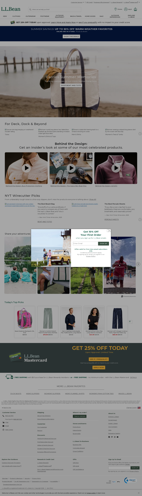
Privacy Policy (90, 256)
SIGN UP (103, 243)
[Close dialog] (108, 230)
